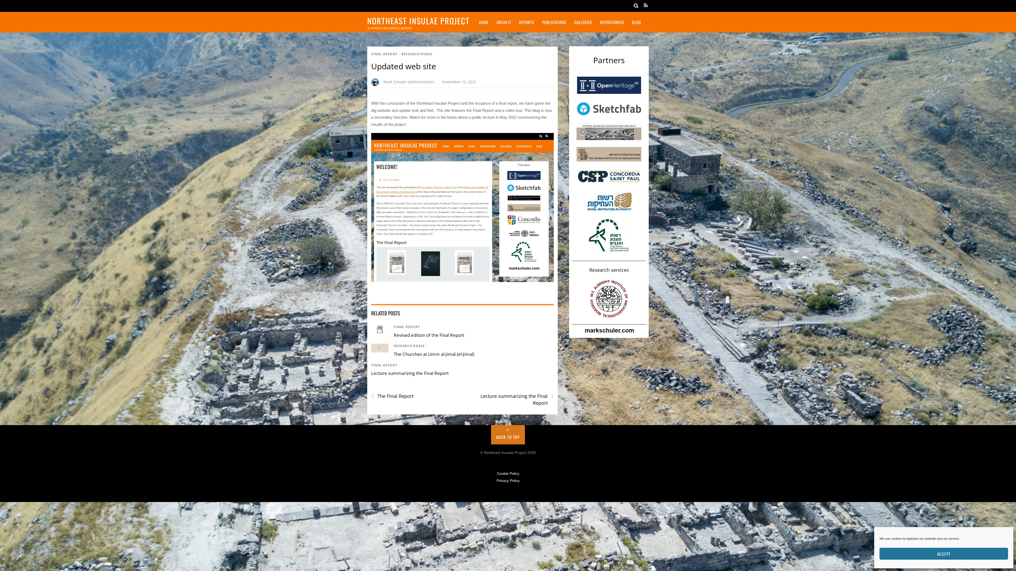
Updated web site (403, 66)
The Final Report (392, 396)
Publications (554, 22)
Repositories (612, 22)
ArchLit (504, 22)
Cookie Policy (508, 474)
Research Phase (417, 54)
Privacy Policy (508, 481)
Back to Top (508, 437)
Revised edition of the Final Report (429, 335)
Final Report (384, 54)
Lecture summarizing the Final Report (410, 373)
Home (484, 22)
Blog (636, 22)
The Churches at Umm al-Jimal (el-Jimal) (434, 354)
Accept (944, 554)
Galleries (583, 22)
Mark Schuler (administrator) (408, 81)
